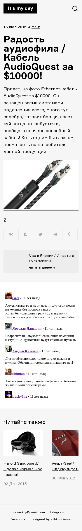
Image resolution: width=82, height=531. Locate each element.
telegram (57, 512)
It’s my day (20, 8)
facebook (17, 519)
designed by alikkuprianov (51, 519)
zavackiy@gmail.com (29, 512)
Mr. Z (35, 27)
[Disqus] (41, 345)
